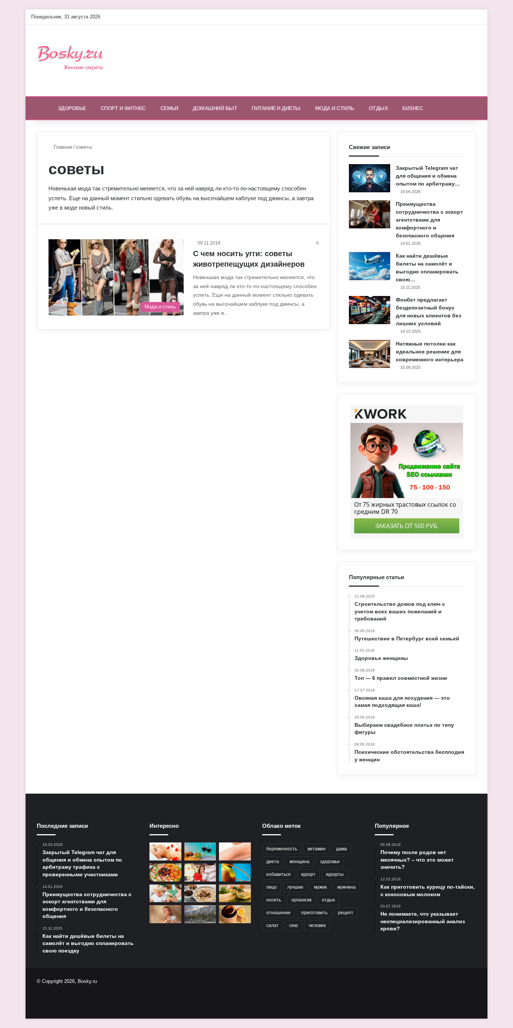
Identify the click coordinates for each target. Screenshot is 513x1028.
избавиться (278, 874)
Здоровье (72, 108)
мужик (320, 887)
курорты (335, 874)
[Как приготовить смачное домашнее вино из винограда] (200, 851)
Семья (169, 108)
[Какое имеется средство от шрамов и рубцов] (235, 851)
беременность (281, 848)
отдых (328, 900)
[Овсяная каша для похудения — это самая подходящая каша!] (200, 894)
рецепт (345, 912)
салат (272, 925)
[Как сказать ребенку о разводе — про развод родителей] (165, 894)
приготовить (314, 912)
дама (341, 848)
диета (272, 861)
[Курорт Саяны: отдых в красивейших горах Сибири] (200, 914)
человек (317, 925)
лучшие (295, 887)
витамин (317, 848)
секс (293, 925)
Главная (62, 147)
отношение (278, 912)
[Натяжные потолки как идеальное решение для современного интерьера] (369, 354)
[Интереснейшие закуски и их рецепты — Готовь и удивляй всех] (165, 872)
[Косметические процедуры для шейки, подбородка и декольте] (165, 851)
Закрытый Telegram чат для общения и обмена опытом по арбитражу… (428, 176)
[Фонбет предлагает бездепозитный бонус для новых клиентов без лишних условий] (369, 310)
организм (301, 900)
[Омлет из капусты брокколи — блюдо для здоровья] (235, 894)
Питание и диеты (276, 108)
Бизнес (412, 108)
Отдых (378, 108)
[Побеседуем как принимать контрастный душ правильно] (165, 914)
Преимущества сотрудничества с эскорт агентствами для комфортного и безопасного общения (429, 220)
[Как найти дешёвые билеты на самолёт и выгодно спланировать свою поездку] (369, 266)
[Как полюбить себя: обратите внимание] (200, 872)
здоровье (330, 861)
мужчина (346, 887)
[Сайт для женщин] (74, 60)
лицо (271, 887)
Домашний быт (215, 108)
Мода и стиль (334, 108)
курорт (308, 874)
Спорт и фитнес (123, 108)
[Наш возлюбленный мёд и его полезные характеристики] (235, 914)
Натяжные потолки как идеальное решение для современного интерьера (429, 351)
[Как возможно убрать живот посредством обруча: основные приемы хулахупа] (235, 872)
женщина (299, 861)
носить (273, 900)
